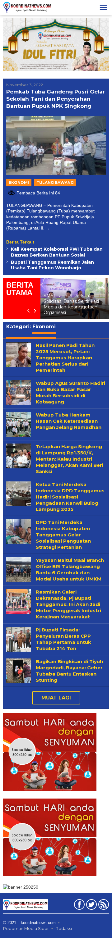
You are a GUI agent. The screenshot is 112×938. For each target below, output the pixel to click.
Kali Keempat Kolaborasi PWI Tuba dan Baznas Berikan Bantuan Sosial (57, 251)
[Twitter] (91, 906)
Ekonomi (19, 182)
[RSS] (103, 906)
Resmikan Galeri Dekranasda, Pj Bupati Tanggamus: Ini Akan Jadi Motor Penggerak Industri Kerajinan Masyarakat (68, 604)
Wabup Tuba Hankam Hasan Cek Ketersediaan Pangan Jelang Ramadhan (68, 421)
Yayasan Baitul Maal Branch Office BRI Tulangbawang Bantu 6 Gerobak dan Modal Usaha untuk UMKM (70, 570)
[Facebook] (78, 906)
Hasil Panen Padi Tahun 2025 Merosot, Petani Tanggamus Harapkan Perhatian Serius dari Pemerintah (65, 358)
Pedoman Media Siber (26, 928)
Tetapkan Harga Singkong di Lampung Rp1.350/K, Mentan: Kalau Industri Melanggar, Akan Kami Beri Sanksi (69, 459)
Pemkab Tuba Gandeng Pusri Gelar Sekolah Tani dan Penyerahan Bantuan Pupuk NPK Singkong (55, 99)
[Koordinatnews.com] (27, 7)
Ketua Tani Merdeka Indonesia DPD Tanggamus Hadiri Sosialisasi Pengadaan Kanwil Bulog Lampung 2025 (70, 497)
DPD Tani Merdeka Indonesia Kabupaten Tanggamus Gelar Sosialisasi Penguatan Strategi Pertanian (63, 535)
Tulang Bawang (55, 182)
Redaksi (64, 928)
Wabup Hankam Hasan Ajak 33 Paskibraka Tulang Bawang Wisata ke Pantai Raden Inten (79, 304)
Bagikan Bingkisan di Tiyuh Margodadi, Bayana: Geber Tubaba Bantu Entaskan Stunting (69, 671)
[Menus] (103, 7)
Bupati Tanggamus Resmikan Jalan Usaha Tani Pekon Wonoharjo (52, 265)
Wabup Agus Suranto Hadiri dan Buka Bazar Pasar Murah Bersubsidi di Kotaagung (70, 392)
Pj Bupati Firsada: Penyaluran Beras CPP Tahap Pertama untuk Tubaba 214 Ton (63, 639)
